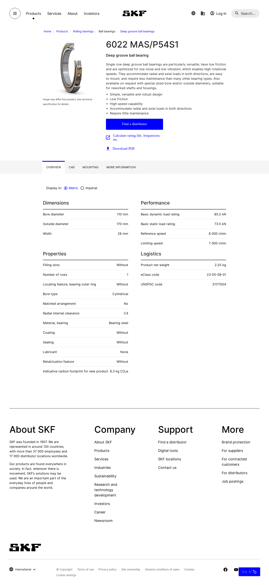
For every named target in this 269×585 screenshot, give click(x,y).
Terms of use (85, 569)
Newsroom (103, 521)
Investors (102, 504)
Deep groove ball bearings (137, 31)
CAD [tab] (72, 167)
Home (47, 31)
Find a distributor (134, 124)
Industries (102, 467)
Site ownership (130, 569)
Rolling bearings (83, 31)
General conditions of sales (162, 569)
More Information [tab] (121, 167)
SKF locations (169, 459)
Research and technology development (105, 489)
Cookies (189, 569)
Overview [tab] (53, 167)
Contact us (167, 467)
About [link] (73, 13)
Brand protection (236, 442)
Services (101, 459)
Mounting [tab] (90, 167)
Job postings (232, 481)
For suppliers (232, 451)
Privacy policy (107, 569)
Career (100, 512)
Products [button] (33, 13)
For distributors (234, 473)
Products (62, 31)
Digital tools (168, 451)
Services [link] (54, 13)
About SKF (103, 442)
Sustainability (105, 476)
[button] (193, 13)
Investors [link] (91, 13)
